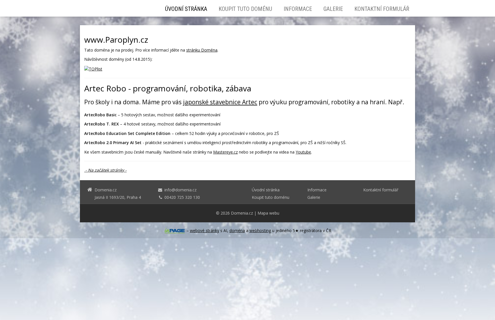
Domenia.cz (242, 213)
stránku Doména (201, 50)
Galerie (333, 8)
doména (237, 230)
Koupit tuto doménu (245, 8)
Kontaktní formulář (381, 8)
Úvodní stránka (186, 8)
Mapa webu (268, 213)
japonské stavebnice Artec (220, 102)
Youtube (303, 152)
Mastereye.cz (225, 152)
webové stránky (204, 230)
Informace (298, 8)
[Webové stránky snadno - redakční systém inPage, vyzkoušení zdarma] (174, 230)
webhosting (260, 230)
